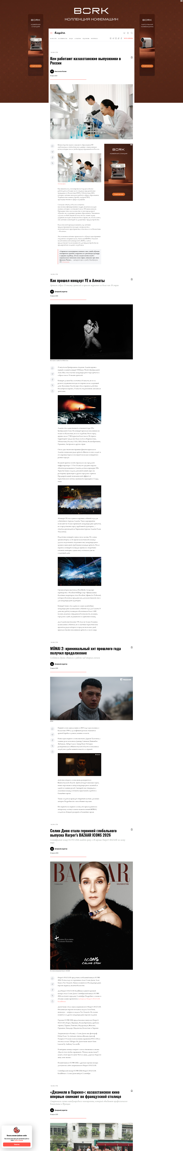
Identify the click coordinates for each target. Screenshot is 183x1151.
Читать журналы (128, 38)
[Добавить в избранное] (132, 57)
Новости (53, 38)
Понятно (16, 1144)
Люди (71, 38)
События (78, 38)
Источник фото (62, 184)
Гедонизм (86, 38)
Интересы (94, 38)
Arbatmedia (65, 262)
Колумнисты (62, 38)
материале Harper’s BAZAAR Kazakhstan (79, 1000)
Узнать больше (19, 1140)
